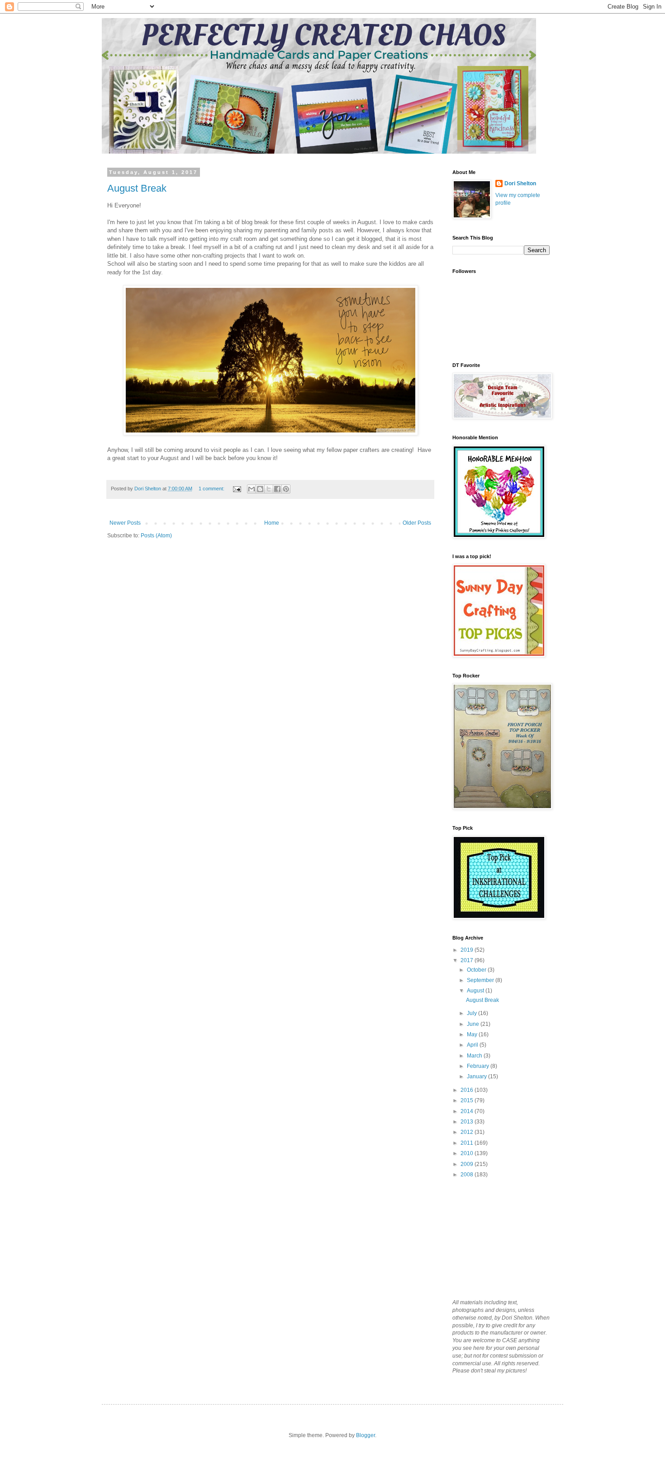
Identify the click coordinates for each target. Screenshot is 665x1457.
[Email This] (251, 489)
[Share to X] (268, 489)
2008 (468, 1174)
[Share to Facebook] (277, 489)
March (475, 1056)
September (481, 980)
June (473, 1024)
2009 (468, 1164)
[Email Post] (236, 488)
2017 (468, 960)
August (476, 990)
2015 (468, 1100)
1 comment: (212, 488)
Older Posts (417, 523)
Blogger (365, 1435)
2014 (468, 1111)
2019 (468, 950)
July (472, 1013)
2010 (468, 1153)
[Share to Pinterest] (285, 489)
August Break (136, 188)
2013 (468, 1122)
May (473, 1034)
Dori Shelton (520, 183)
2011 (468, 1143)
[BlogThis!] (260, 489)
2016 (468, 1090)
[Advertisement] (497, 1238)
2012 (468, 1132)
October (477, 970)
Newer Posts (125, 523)
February (478, 1066)
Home (271, 523)
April (473, 1045)
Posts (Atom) (156, 535)
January (477, 1076)
